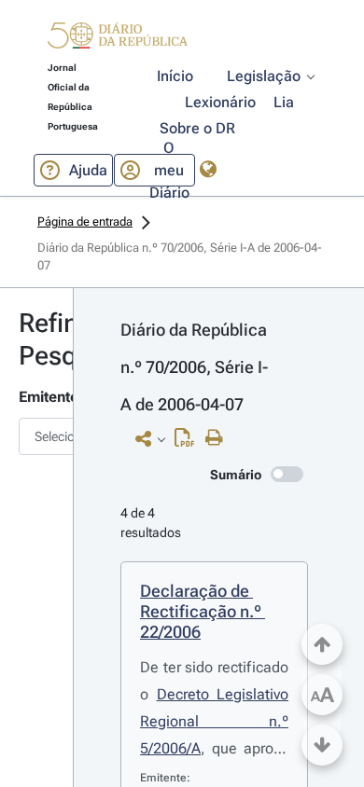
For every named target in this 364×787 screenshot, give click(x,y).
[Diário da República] (118, 39)
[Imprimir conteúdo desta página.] (218, 438)
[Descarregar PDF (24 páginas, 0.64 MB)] (189, 442)
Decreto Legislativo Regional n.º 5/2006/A (214, 721)
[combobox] (36, 436)
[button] (118, 38)
